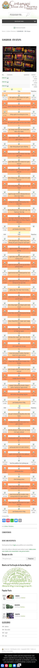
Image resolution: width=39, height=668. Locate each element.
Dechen (23, 597)
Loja (5, 636)
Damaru (17, 596)
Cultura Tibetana (11, 31)
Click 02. (4, 82)
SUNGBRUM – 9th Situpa (23, 31)
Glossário (7, 629)
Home (3, 31)
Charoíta (17, 614)
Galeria (6, 626)
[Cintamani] (19, 5)
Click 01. (4, 78)
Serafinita (17, 605)
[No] (37, 661)
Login (6, 633)
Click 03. (4, 86)
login (14, 545)
